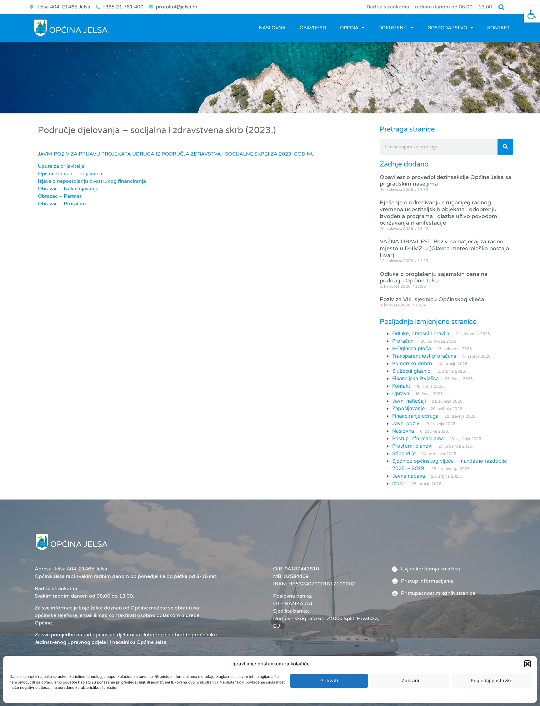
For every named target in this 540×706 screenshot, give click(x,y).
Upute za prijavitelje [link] (61, 166)
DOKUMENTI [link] (393, 28)
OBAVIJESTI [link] (313, 28)
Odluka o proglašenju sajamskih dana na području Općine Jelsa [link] (434, 277)
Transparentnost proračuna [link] (424, 356)
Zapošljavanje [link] (408, 408)
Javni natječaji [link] (409, 401)
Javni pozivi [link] (406, 423)
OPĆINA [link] (349, 28)
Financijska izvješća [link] (415, 378)
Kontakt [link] (498, 28)
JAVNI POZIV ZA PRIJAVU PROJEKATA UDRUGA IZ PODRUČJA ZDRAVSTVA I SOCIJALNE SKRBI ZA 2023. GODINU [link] (176, 154)
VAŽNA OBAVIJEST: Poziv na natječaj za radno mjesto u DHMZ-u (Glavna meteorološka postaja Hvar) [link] (444, 248)
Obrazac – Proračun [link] (62, 204)
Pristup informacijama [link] (418, 438)
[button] (527, 664)
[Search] (505, 147)
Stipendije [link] (404, 453)
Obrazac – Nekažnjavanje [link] (68, 189)
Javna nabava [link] (408, 476)
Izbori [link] (399, 483)
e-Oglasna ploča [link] (411, 348)
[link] (532, 14)
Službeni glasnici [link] (412, 371)
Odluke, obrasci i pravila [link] (420, 333)
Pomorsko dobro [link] (412, 363)
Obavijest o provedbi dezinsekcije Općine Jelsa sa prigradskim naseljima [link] (445, 180)
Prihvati (329, 681)
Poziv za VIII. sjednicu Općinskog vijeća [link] (432, 299)
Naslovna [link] (272, 28)
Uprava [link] (400, 393)
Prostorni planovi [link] (412, 446)
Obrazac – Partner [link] (60, 196)
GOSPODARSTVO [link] (447, 28)
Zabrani (410, 681)
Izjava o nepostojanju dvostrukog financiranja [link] (92, 181)
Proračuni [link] (403, 341)
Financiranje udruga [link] (415, 416)
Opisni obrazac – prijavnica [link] (70, 174)
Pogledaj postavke (491, 681)
